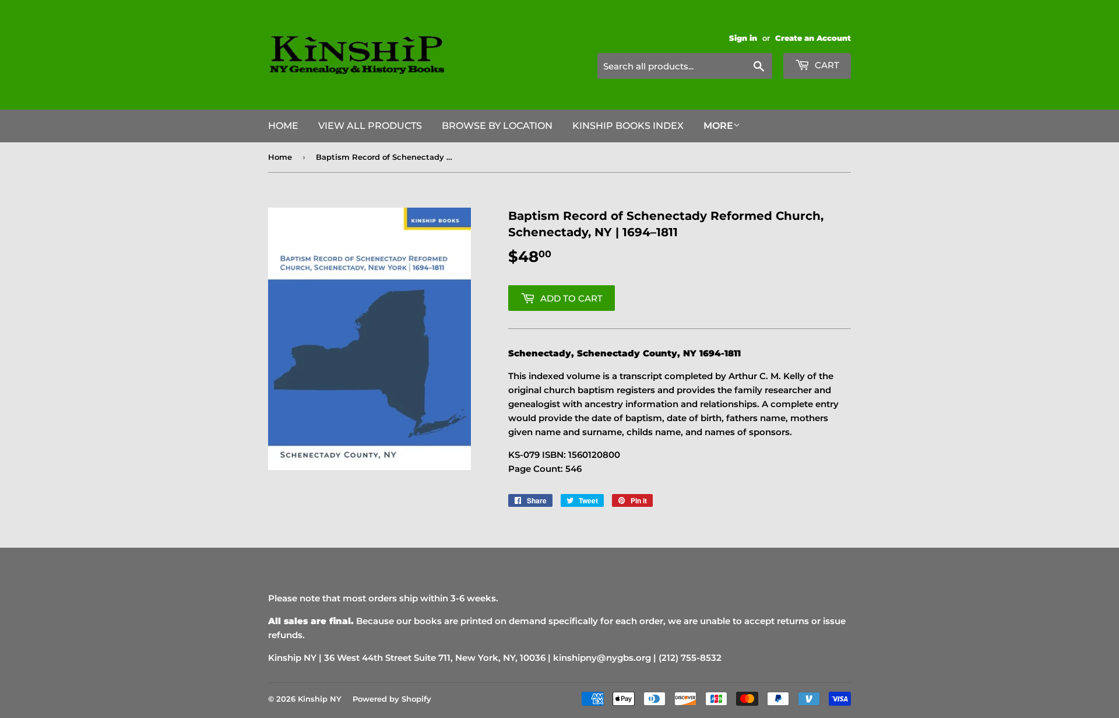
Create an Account (813, 38)
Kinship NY (320, 698)
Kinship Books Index (628, 125)
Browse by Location (497, 125)
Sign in (743, 38)
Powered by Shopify (392, 698)
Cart (825, 65)
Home (283, 125)
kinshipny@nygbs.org (602, 657)
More (718, 125)
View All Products (370, 125)
